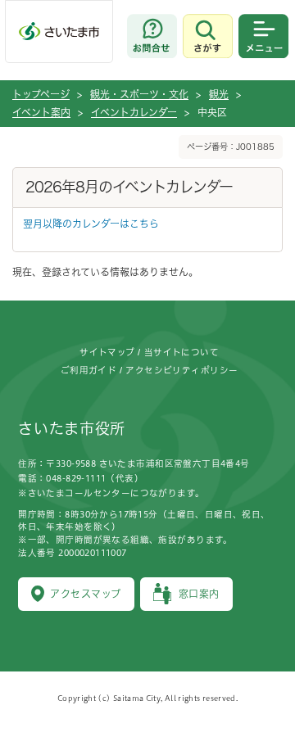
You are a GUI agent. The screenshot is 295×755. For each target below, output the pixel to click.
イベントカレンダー (134, 112)
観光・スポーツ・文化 (139, 94)
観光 (219, 94)
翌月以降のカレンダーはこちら (91, 223)
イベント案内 (41, 112)
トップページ (41, 94)
